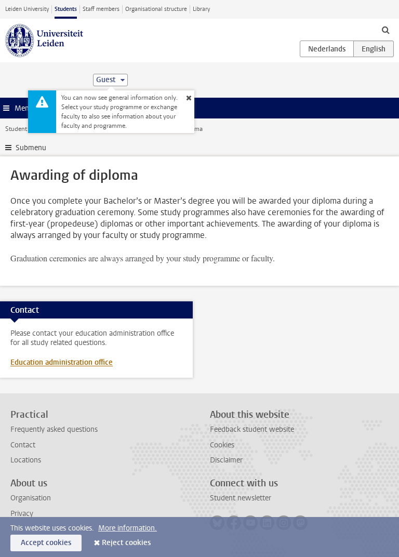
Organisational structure (156, 9)
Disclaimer (226, 460)
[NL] (327, 49)
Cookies (222, 445)
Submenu (31, 148)
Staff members (101, 9)
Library (201, 9)
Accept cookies (46, 543)
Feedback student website (252, 429)
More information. (127, 528)
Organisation (30, 498)
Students (66, 9)
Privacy (21, 514)
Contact (22, 445)
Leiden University (27, 9)
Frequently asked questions (54, 429)
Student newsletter (240, 498)
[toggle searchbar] (385, 29)
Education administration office (61, 362)
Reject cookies (126, 543)
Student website (27, 129)
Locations (25, 460)
